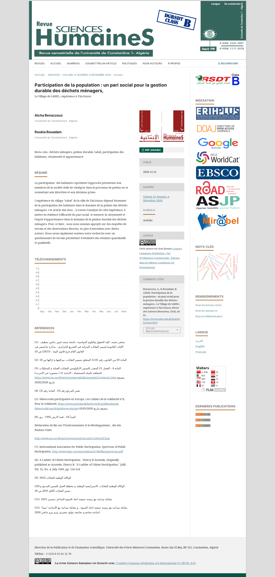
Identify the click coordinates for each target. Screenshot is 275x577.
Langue (215, 3)
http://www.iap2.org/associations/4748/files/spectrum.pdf (87, 451)
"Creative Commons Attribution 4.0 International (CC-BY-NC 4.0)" (155, 563)
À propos (174, 63)
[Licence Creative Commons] (43, 563)
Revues (40, 63)
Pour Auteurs (152, 63)
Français (200, 352)
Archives (54, 74)
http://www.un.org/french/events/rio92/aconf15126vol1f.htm (72, 438)
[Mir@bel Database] (218, 231)
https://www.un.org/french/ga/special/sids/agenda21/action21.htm (75, 377)
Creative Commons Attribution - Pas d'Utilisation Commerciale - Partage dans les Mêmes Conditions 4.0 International (160, 258)
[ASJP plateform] (218, 208)
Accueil (55, 63)
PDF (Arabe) (152, 150)
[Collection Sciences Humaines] (218, 163)
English (200, 346)
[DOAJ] (218, 134)
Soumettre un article (101, 63)
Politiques (129, 63)
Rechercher (229, 63)
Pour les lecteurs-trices (208, 305)
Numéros (73, 63)
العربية (199, 340)
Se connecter (232, 3)
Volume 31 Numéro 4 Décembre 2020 (87, 74)
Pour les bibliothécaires (209, 316)
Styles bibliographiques (157, 330)
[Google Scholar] (218, 149)
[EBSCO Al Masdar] (218, 178)
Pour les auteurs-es (206, 310)
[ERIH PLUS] (218, 119)
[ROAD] (218, 193)
